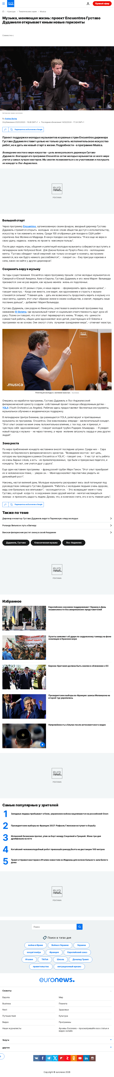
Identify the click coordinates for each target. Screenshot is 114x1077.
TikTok (45, 959)
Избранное (12, 601)
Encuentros (29, 226)
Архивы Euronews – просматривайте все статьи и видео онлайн (84, 1029)
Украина (81, 945)
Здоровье (64, 1009)
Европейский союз (77, 952)
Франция (54, 952)
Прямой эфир (102, 3)
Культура (11, 11)
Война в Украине (60, 945)
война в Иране (35, 945)
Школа (60, 959)
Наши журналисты (11, 1028)
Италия (29, 959)
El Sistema (20, 311)
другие (6, 1047)
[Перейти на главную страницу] (10, 3)
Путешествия (9, 1016)
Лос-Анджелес (74, 542)
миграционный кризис (69, 966)
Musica (43, 11)
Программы (65, 1022)
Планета (63, 1003)
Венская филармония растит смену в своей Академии (29, 532)
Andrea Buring (11, 118)
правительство (41, 966)
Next (4, 1009)
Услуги (5, 1040)
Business (6, 1003)
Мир (61, 997)
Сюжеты (6, 990)
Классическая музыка (45, 542)
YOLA (5, 407)
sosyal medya (34, 952)
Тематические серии (28, 11)
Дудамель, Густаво (16, 542)
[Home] (3, 11)
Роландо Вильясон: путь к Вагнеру (19, 525)
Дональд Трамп (81, 959)
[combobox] (57, 927)
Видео (5, 1022)
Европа (6, 997)
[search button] (80, 927)
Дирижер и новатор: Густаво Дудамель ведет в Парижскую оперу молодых (40, 518)
